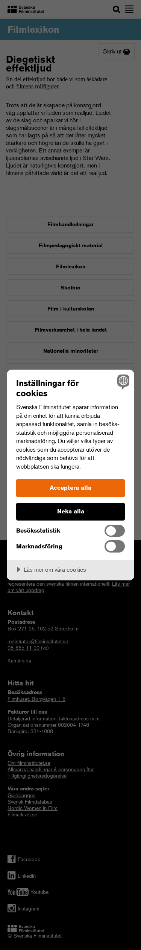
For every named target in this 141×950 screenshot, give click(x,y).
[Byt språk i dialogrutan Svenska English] (122, 381)
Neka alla (70, 511)
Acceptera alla (70, 487)
